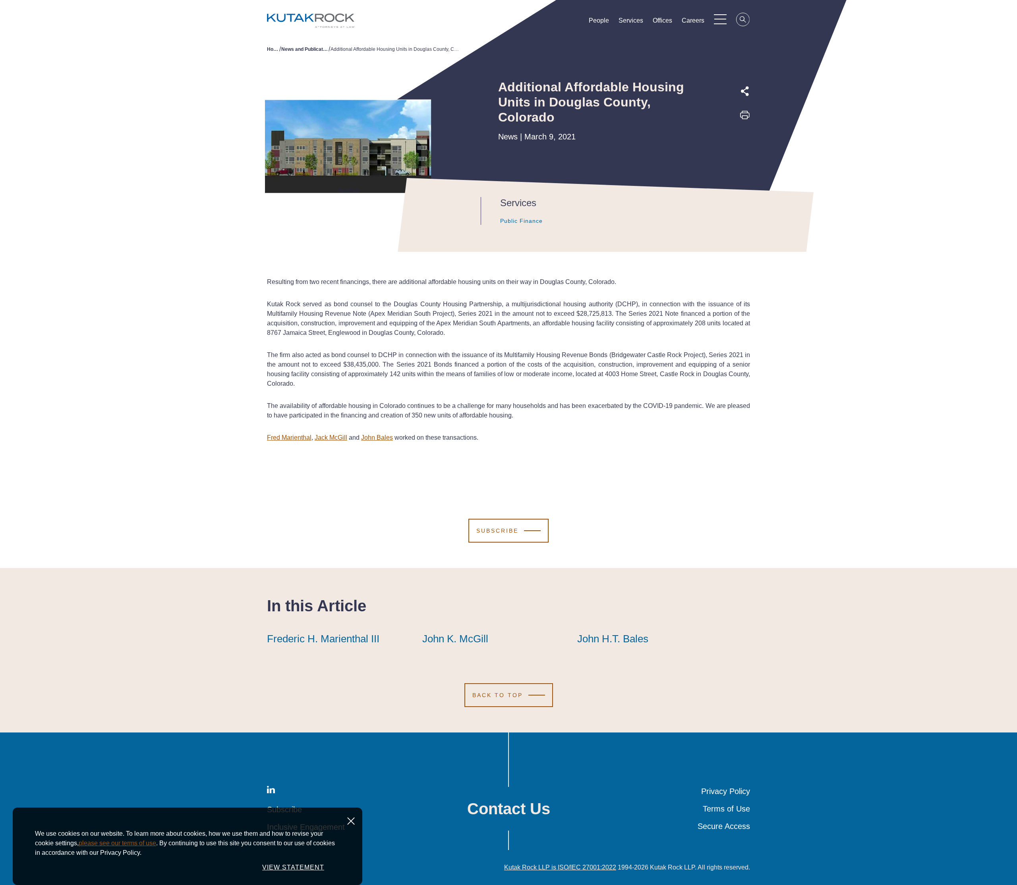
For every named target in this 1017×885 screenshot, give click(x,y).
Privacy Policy (725, 791)
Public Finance (521, 221)
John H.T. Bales (612, 639)
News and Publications (305, 49)
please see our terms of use (117, 843)
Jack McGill (331, 437)
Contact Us (508, 808)
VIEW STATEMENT (293, 867)
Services (631, 20)
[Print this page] (745, 117)
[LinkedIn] (745, 153)
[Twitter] (745, 135)
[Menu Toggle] (720, 19)
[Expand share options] (745, 91)
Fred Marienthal (289, 437)
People (599, 20)
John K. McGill (455, 639)
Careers (693, 20)
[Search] (743, 21)
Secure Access (724, 826)
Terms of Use (726, 808)
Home (273, 49)
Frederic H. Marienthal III (323, 639)
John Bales (377, 437)
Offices (662, 20)
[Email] (745, 171)
